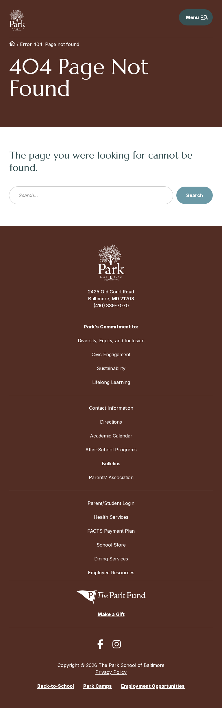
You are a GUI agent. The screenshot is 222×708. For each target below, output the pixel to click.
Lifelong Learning (111, 382)
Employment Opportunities (153, 686)
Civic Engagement (111, 354)
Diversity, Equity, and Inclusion (111, 340)
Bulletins (111, 463)
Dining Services (111, 559)
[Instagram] (116, 644)
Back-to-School (55, 686)
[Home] (12, 44)
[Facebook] (100, 644)
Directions (111, 422)
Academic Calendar (111, 436)
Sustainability (111, 368)
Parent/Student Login (111, 503)
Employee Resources (111, 572)
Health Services (111, 517)
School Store (111, 545)
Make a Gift (111, 614)
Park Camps (97, 686)
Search (194, 195)
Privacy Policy (111, 672)
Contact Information (111, 408)
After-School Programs (111, 450)
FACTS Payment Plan (111, 531)
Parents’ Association (111, 477)
